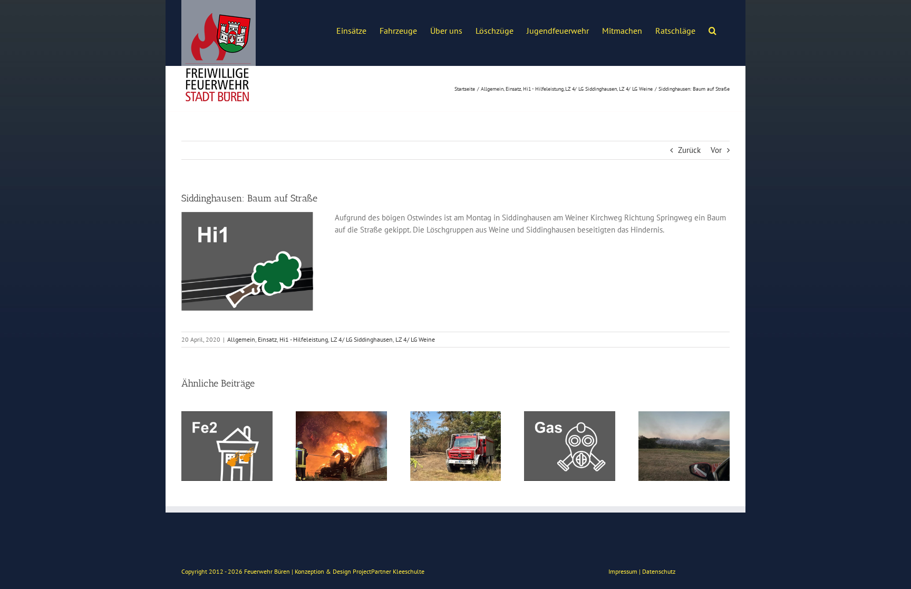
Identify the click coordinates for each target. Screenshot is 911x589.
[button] (712, 29)
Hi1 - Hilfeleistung (303, 339)
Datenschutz (658, 571)
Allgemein (241, 339)
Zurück (689, 150)
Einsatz (267, 339)
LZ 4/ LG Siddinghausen (362, 339)
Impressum (622, 571)
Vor (716, 150)
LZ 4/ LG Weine (415, 339)
